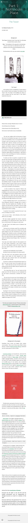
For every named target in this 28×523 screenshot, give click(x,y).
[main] (14, 9)
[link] (14, 109)
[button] (1, 2)
